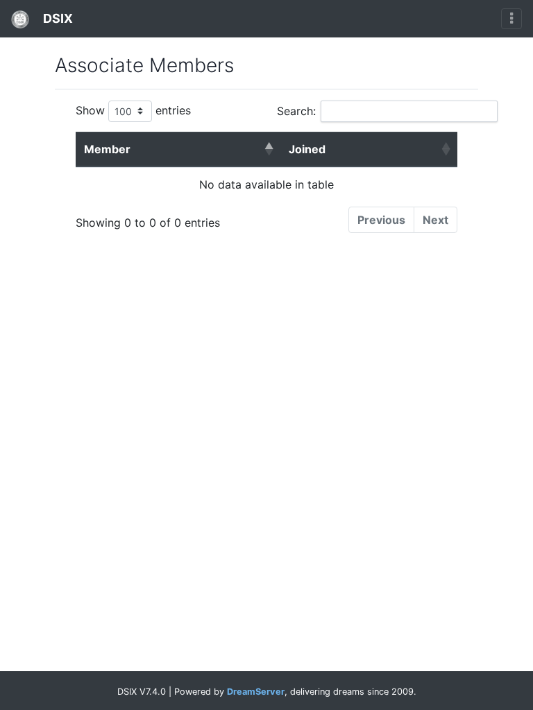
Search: (296, 111)
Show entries (133, 110)
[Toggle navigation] (511, 18)
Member (107, 149)
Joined (307, 149)
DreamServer (256, 691)
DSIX (56, 18)
